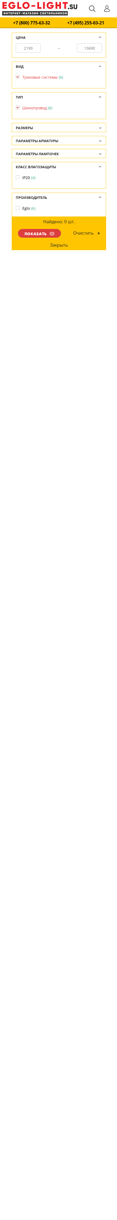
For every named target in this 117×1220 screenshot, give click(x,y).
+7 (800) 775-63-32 (31, 23)
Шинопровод (37, 107)
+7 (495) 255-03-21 (85, 23)
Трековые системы (42, 77)
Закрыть (59, 245)
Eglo (28, 208)
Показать (35, 233)
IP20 (28, 177)
